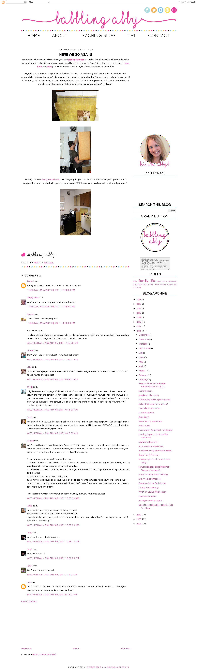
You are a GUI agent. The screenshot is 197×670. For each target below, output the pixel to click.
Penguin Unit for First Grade (152, 483)
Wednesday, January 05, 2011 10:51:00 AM (53, 498)
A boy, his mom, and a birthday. (153, 475)
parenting (172, 281)
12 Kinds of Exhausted (149, 408)
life (152, 281)
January (143, 380)
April (141, 366)
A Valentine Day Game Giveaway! (155, 451)
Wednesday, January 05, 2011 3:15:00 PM (52, 575)
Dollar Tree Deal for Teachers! (153, 404)
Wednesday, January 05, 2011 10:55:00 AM (53, 525)
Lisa (29, 582)
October (143, 344)
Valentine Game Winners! (151, 446)
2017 (138, 308)
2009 (138, 519)
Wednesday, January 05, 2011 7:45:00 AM (52, 343)
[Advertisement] (75, 625)
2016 (138, 313)
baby (135, 281)
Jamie (30, 350)
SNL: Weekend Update (150, 479)
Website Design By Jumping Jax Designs (108, 667)
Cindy (30, 387)
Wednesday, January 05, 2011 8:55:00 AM (52, 410)
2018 (138, 304)
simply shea (33, 298)
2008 (138, 524)
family (143, 281)
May (141, 362)
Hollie (29, 506)
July (141, 353)
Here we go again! (147, 496)
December (144, 335)
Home (76, 648)
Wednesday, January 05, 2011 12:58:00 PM (53, 542)
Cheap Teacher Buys (149, 488)
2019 (138, 299)
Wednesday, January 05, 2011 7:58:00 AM (52, 359)
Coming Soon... (146, 391)
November (144, 339)
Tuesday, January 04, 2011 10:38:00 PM (51, 290)
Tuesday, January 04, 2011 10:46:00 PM (51, 307)
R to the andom (146, 413)
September (144, 348)
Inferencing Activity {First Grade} (154, 400)
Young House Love (50, 180)
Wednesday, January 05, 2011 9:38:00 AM (52, 433)
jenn (29, 533)
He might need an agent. (151, 501)
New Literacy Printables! (150, 421)
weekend (137, 288)
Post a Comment (29, 601)
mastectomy (162, 281)
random (146, 284)
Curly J (30, 281)
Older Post (125, 648)
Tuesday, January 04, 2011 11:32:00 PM (51, 323)
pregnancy (137, 284)
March (142, 371)
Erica (29, 417)
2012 (138, 326)
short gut (172, 284)
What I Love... (145, 426)
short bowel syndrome (159, 284)
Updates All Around (148, 442)
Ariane (30, 314)
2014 (138, 317)
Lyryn (29, 566)
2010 (138, 515)
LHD (29, 367)
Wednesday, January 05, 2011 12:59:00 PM (53, 558)
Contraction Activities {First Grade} (155, 430)
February (143, 375)
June (141, 357)
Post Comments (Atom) (44, 654)
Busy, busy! (144, 417)
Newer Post (26, 648)
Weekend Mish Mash (149, 395)
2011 (138, 331)
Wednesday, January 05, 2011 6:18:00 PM (52, 595)
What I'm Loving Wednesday (152, 492)
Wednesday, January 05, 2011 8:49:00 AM (52, 379)
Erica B (30, 441)
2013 (138, 322)
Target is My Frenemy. (149, 455)
